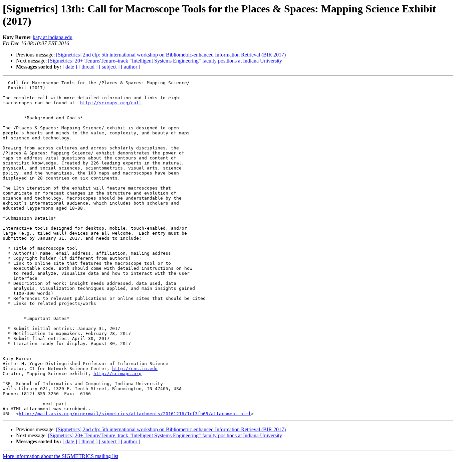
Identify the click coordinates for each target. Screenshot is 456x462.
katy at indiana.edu (52, 37)
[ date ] (69, 67)
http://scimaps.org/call (111, 102)
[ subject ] (109, 67)
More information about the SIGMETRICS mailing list (60, 456)
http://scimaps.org (117, 373)
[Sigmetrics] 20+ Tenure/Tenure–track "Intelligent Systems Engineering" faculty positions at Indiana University (165, 61)
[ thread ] (87, 67)
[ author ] (130, 67)
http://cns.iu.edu (135, 368)
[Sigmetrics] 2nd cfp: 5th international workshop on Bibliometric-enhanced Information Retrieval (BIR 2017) (171, 54)
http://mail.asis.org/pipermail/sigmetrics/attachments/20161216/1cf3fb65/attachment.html (135, 413)
